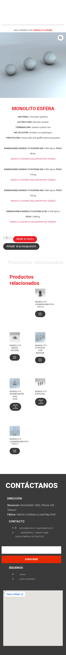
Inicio (16, 30)
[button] (33, 25)
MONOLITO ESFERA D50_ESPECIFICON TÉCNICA (33, 180)
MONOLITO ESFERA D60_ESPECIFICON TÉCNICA (33, 201)
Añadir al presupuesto (21, 246)
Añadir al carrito (25, 238)
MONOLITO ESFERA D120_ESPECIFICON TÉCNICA (33, 222)
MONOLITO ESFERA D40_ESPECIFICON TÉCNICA (33, 159)
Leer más (40, 314)
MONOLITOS (26, 30)
